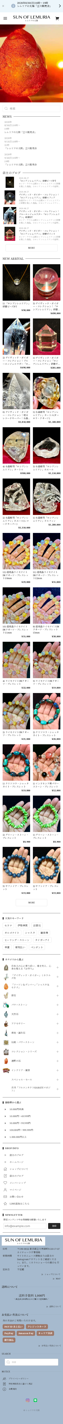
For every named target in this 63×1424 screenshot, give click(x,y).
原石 (13, 995)
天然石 (14, 1014)
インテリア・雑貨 (20, 1070)
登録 (54, 1225)
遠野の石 (16, 1061)
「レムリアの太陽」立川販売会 (20, 148)
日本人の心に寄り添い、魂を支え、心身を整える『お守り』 (31, 967)
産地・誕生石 (18, 1033)
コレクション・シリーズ (24, 1051)
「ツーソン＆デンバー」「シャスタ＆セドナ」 (30, 986)
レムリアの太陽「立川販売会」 (20, 132)
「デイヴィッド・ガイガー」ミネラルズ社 (31, 977)
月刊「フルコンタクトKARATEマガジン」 (31, 1089)
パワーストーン (19, 1005)
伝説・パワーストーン (22, 1042)
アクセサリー (18, 1023)
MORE (31, 247)
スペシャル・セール (21, 1079)
